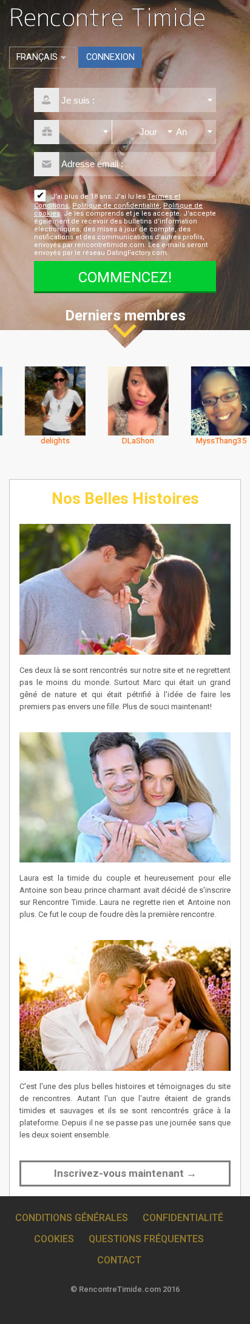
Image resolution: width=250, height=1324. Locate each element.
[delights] (42, 400)
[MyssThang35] (208, 400)
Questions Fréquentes (146, 1239)
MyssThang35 (208, 440)
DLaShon (125, 440)
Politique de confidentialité (116, 206)
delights (41, 440)
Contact (119, 1260)
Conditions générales (71, 1217)
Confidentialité (183, 1217)
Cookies (54, 1239)
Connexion (110, 57)
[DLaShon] (125, 400)
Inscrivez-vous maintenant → (125, 1173)
